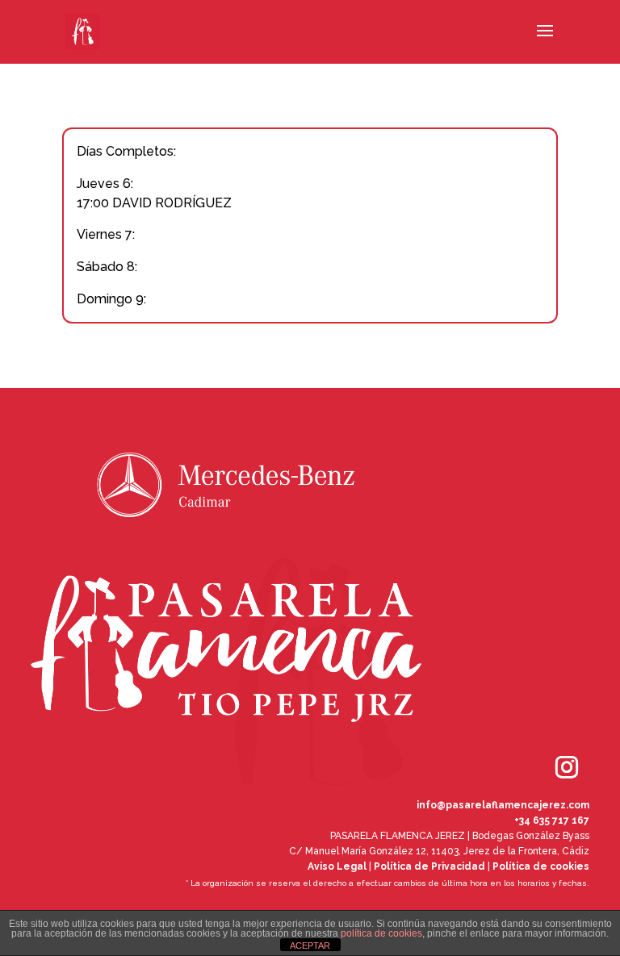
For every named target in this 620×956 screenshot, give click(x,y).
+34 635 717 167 (551, 820)
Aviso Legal (337, 866)
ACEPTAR (310, 945)
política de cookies (381, 933)
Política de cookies (540, 866)
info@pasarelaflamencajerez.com (503, 805)
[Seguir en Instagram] (544, 744)
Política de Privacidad (429, 866)
